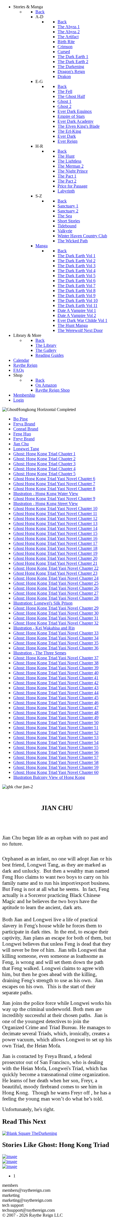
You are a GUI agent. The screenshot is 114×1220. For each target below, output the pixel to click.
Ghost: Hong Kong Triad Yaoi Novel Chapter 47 (56, 707)
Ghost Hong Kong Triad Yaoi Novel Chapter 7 (54, 483)
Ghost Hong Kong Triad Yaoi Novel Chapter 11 (55, 513)
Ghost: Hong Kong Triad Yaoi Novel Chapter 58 (56, 762)
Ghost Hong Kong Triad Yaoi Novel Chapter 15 (55, 533)
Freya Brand (24, 424)
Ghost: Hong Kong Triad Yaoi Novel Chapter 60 (56, 772)
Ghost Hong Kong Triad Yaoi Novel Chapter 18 (55, 548)
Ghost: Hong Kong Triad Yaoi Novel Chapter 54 (56, 742)
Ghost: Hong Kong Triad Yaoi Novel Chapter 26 (56, 588)
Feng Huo (22, 433)
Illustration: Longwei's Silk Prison (42, 603)
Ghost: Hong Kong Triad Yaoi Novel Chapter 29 (56, 608)
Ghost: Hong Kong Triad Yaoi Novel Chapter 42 (56, 682)
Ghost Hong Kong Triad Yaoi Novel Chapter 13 (55, 523)
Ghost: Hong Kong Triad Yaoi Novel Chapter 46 (56, 702)
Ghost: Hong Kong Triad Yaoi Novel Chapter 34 (56, 638)
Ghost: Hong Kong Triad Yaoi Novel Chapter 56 (56, 752)
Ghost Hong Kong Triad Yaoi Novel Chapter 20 (55, 558)
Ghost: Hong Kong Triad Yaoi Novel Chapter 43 (56, 687)
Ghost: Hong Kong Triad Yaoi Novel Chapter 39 (56, 667)
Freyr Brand (24, 438)
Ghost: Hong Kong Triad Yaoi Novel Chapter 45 (56, 697)
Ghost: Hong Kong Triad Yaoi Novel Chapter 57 (56, 757)
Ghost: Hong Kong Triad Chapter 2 (44, 458)
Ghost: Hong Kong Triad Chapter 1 (44, 453)
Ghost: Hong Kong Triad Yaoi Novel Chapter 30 (56, 613)
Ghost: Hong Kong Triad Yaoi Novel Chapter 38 (56, 662)
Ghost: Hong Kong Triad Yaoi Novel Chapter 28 (56, 598)
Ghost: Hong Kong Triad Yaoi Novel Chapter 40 (56, 672)
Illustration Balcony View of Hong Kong (49, 777)
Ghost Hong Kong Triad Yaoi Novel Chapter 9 (54, 498)
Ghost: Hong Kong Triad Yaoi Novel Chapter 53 (56, 737)
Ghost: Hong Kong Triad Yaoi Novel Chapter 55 (56, 747)
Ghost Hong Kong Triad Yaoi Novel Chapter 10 (55, 508)
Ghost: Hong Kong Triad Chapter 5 (44, 473)
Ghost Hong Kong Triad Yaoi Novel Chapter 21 (55, 563)
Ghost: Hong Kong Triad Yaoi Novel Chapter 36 (56, 648)
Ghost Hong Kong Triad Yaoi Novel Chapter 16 (55, 538)
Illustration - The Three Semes (39, 653)
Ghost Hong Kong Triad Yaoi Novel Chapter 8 (54, 488)
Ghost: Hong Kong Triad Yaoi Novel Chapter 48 (56, 712)
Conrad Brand (25, 428)
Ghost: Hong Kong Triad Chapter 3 (44, 463)
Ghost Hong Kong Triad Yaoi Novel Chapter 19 (55, 553)
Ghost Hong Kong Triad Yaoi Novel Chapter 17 (55, 543)
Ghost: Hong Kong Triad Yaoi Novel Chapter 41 (56, 677)
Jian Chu (21, 443)
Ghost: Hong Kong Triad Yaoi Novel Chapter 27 (56, 593)
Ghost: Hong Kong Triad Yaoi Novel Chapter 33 (56, 633)
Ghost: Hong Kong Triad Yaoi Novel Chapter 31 (56, 618)
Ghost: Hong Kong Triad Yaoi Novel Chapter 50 (56, 722)
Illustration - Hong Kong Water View (45, 493)
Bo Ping (20, 419)
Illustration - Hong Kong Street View (45, 503)
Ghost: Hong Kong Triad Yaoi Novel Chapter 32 (56, 623)
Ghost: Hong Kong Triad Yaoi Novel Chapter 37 (56, 657)
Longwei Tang (26, 448)
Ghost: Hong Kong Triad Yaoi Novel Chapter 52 (56, 732)
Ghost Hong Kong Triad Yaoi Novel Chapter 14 (55, 528)
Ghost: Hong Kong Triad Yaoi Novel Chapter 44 (56, 692)
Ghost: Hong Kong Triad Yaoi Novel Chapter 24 (56, 578)
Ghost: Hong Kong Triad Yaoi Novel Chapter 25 (56, 583)
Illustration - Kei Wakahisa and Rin (44, 628)
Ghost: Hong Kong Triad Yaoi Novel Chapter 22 (56, 568)
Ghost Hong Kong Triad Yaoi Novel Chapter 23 (55, 573)
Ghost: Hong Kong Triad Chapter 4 (44, 468)
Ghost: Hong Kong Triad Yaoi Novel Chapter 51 (56, 727)
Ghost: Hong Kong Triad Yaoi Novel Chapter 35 (56, 643)
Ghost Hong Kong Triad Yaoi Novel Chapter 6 (54, 478)
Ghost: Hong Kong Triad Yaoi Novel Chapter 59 (56, 767)
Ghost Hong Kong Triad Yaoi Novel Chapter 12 (55, 518)
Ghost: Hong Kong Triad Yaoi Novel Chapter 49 (56, 717)
